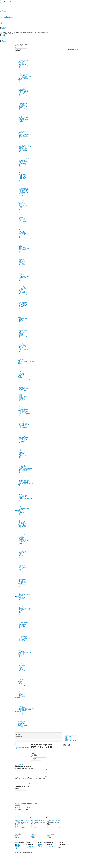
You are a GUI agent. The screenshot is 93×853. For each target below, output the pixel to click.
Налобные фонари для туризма (24, 293)
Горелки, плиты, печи (21, 257)
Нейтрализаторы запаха (23, 78)
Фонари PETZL (21, 290)
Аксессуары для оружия (23, 88)
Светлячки (21, 254)
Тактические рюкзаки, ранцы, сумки (25, 158)
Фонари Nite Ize (22, 300)
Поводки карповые (22, 238)
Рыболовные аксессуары (22, 249)
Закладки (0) (4, 5)
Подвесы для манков (22, 66)
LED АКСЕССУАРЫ (22, 296)
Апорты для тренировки (23, 147)
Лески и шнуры (20, 197)
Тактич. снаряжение (21, 152)
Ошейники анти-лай (22, 149)
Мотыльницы (21, 251)
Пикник (20, 280)
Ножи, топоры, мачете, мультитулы (24, 268)
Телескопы (21, 337)
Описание (17, 764)
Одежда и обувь (20, 347)
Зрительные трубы (22, 115)
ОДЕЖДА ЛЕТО (21, 204)
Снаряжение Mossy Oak (23, 109)
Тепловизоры (21, 121)
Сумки (20, 316)
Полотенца (21, 343)
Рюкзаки (20, 315)
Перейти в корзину (20, 737)
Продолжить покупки (56, 737)
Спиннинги (21, 173)
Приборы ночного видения (23, 117)
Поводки (20, 237)
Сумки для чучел (22, 61)
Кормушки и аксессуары (23, 68)
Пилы (20, 272)
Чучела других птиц (22, 59)
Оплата (2, 15)
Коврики (19, 317)
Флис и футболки (22, 356)
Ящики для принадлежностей (24, 102)
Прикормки (20, 243)
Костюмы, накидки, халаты (23, 74)
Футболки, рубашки (21, 375)
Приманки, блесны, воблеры (23, 205)
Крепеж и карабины (22, 345)
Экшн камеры (21, 168)
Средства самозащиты (23, 165)
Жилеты (19, 376)
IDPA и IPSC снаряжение (23, 91)
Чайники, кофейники (22, 283)
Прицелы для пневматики (23, 136)
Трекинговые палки (22, 370)
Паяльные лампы (22, 264)
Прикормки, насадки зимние (24, 248)
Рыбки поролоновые (22, 210)
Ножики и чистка (22, 218)
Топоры (20, 273)
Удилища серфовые (22, 178)
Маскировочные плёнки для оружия (25, 76)
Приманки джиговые (22, 209)
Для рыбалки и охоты (23, 304)
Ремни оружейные (22, 84)
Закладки (50, 848)
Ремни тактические (22, 155)
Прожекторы (21, 132)
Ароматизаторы (22, 244)
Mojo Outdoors (39, 750)
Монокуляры (21, 116)
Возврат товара (4, 19)
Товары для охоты (19, 51)
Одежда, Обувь (20, 202)
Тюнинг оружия (21, 81)
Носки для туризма (22, 351)
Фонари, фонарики (21, 285)
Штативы (20, 339)
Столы (20, 323)
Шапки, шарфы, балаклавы (22, 385)
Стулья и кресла (22, 324)
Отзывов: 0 (33, 763)
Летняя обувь (21, 374)
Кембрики (20, 230)
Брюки (20, 348)
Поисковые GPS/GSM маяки (24, 336)
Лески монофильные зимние (24, 200)
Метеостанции (21, 104)
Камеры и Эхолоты (21, 183)
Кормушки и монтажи (23, 233)
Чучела (19, 52)
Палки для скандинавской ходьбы (25, 368)
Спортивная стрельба (21, 89)
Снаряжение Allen (22, 108)
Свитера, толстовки (21, 382)
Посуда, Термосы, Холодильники (23, 276)
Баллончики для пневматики (24, 134)
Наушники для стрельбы (23, 90)
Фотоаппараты (21, 338)
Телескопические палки (22, 366)
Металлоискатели (22, 334)
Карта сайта (3, 21)
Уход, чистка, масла (22, 80)
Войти (3, 10)
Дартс (19, 362)
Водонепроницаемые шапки (24, 388)
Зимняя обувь (21, 373)
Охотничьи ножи (22, 105)
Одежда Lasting (22, 353)
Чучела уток (21, 54)
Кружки (20, 216)
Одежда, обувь (19, 371)
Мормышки (21, 212)
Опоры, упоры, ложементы (24, 83)
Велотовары (20, 358)
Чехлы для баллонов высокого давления (26, 143)
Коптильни (21, 262)
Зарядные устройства (23, 295)
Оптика (19, 110)
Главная (3, 4)
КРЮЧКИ (20, 235)
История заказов (4, 27)
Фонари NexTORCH (22, 125)
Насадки (20, 246)
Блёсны (20, 208)
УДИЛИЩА (19, 171)
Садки (20, 220)
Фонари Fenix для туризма (23, 287)
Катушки (19, 187)
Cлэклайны (20, 363)
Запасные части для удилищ (24, 182)
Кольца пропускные (22, 250)
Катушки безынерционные (23, 188)
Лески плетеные (22, 201)
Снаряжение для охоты (22, 97)
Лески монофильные (22, 198)
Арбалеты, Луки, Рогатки (23, 161)
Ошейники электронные (23, 151)
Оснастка (19, 225)
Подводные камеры (22, 184)
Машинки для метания (23, 94)
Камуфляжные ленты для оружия (25, 73)
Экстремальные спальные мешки (25, 311)
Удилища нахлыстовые (23, 177)
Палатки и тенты (21, 301)
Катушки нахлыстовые (23, 190)
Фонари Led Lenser (22, 288)
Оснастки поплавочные (23, 236)
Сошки (20, 86)
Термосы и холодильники (23, 281)
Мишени (20, 137)
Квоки (20, 222)
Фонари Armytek (22, 286)
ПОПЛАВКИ (21, 239)
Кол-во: (32, 756)
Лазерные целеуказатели (23, 119)
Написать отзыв (38, 763)
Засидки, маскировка (21, 69)
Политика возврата (4, 16)
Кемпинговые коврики (23, 318)
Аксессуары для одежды (22, 390)
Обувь (20, 352)
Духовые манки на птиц (23, 63)
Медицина (21, 157)
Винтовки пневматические (23, 140)
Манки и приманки (21, 62)
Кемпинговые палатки (23, 302)
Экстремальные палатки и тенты (25, 308)
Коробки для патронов (23, 98)
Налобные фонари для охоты (24, 129)
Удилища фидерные (22, 180)
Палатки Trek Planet (22, 305)
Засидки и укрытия (22, 72)
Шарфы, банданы (22, 387)
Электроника (20, 328)
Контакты (3, 14)
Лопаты (20, 342)
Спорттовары (18, 357)
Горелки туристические (23, 265)
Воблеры (20, 206)
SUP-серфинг (20, 364)
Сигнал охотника (22, 160)
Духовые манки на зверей (23, 65)
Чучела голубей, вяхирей (23, 55)
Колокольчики (21, 231)
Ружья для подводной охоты (23, 365)
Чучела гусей (21, 53)
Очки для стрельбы (22, 93)
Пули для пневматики (23, 135)
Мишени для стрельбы (23, 95)
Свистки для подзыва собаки (24, 145)
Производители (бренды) (5, 22)
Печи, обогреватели (22, 259)
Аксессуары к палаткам (23, 303)
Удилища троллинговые (23, 179)
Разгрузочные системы (23, 154)
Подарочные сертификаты (6, 23)
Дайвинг (19, 360)
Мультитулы (21, 269)
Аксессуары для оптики (23, 120)
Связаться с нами (4, 18)
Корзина (3, 8)
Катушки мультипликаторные (24, 189)
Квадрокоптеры (21, 329)
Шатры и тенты (21, 307)
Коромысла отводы (22, 234)
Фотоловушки (21, 118)
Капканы (20, 162)
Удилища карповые (22, 175)
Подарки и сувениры (22, 164)
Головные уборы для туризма (24, 349)
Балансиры (21, 207)
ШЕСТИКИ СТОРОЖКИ (23, 242)
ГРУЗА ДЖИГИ (21, 228)
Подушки (20, 319)
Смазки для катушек (22, 193)
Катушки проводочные (23, 191)
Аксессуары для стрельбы (23, 96)
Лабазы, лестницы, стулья (23, 70)
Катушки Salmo (21, 194)
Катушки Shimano (22, 195)
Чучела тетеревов (22, 56)
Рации (20, 331)
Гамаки (20, 326)
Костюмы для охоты (21, 377)
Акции (2, 25)
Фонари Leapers (22, 131)
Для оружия (20, 79)
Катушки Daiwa (21, 196)
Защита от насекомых (23, 103)
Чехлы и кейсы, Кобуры (23, 82)
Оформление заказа (5, 9)
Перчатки (20, 354)
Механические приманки (23, 60)
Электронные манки (22, 64)
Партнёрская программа (5, 24)
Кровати (20, 325)
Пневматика (20, 133)
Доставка (3, 12)
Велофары (21, 359)
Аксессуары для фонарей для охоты (25, 127)
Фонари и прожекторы (22, 123)
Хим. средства (21, 101)
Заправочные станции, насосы (24, 138)
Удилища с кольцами (22, 172)
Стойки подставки (22, 224)
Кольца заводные (22, 232)
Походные (21, 320)
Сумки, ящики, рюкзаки (23, 221)
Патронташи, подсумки (23, 106)
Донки (20, 229)
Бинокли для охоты (22, 111)
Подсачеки (21, 215)
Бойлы (20, 245)
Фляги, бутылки (21, 282)
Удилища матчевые (22, 176)
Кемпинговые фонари (23, 292)
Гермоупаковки (21, 314)
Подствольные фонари (23, 130)
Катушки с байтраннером (23, 192)
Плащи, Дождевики (21, 381)
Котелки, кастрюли (22, 277)
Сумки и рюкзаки (21, 313)
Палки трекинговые (22, 346)
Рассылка (3, 28)
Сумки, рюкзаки (22, 100)
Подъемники (21, 252)
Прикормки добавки (22, 247)
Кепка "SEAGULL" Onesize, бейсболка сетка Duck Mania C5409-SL (38, 831)
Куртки (20, 350)
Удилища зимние (22, 181)
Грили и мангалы (22, 266)
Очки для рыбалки (22, 219)
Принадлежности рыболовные (24, 253)
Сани (20, 223)
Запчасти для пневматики (23, 141)
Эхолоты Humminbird (22, 186)
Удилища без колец (22, 174)
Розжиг (20, 260)
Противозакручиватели (23, 240)
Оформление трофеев (23, 163)
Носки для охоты (21, 378)
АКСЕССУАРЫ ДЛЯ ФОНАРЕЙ (24, 297)
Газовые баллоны (22, 261)
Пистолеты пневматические (24, 139)
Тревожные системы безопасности (25, 166)
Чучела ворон (21, 58)
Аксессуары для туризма (23, 344)
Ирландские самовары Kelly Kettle (25, 267)
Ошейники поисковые (23, 150)
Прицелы (20, 114)
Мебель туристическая (22, 322)
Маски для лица (22, 75)
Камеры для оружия (22, 92)
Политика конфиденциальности (7, 17)
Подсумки (20, 153)
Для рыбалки (18, 169)
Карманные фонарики (23, 291)
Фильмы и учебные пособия (24, 167)
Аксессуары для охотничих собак (25, 146)
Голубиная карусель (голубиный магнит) (47, 741)
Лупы (20, 122)
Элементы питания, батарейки (24, 294)
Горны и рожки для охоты (23, 148)
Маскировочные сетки (23, 77)
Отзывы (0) (21, 764)
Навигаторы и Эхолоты (23, 330)
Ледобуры (21, 217)
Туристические (21, 306)
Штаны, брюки (20, 389)
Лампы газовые (21, 263)
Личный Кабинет (51, 846)
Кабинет (3, 7)
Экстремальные (22, 321)
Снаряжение (20, 214)
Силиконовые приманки (23, 211)
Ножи (20, 271)
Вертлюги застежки (22, 226)
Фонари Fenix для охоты (23, 124)
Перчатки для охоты (21, 380)
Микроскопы (21, 335)
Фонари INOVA (21, 299)
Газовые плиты (21, 258)
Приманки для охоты (22, 67)
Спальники (20, 309)
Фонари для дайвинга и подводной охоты (26, 361)
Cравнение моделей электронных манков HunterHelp (71, 736)
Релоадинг (21, 107)
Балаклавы (21, 386)
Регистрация (4, 11)
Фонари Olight (21, 126)
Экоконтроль (21, 332)
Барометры (21, 333)
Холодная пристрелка (23, 87)
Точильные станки (22, 274)
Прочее (19, 159)
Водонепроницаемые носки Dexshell (25, 379)
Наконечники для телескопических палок (26, 367)
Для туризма (18, 255)
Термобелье (20, 383)
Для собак (19, 144)
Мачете (20, 275)
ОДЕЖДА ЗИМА (22, 203)
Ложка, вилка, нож (22, 279)
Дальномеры (21, 112)
